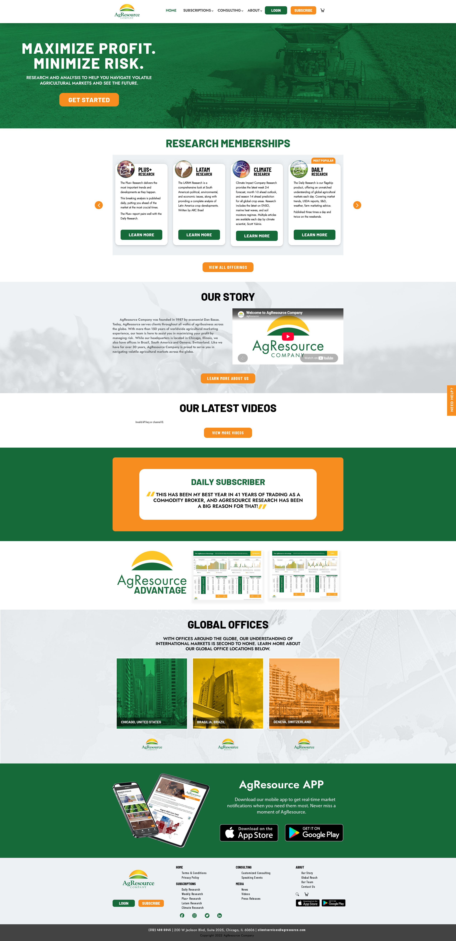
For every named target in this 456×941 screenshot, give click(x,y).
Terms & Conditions (194, 873)
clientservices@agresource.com (282, 930)
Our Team (307, 882)
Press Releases (251, 898)
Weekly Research (192, 894)
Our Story (307, 873)
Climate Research (193, 907)
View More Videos (228, 432)
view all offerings (228, 267)
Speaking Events (252, 877)
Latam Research (192, 903)
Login (276, 10)
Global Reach (309, 877)
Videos (246, 894)
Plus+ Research (191, 898)
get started (89, 99)
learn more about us (228, 378)
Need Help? (451, 400)
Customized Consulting (256, 873)
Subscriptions (186, 884)
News (245, 889)
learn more (141, 234)
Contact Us (308, 886)
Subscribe (303, 10)
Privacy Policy (190, 877)
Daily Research (191, 889)
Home (179, 867)
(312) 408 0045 (160, 930)
